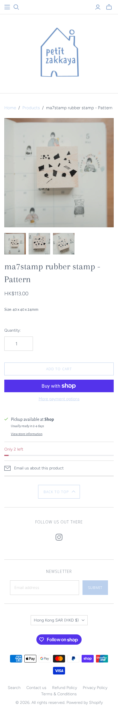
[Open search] (16, 7)
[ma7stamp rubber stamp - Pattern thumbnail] (15, 243)
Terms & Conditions (59, 694)
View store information (26, 434)
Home (10, 107)
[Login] (98, 7)
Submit (95, 587)
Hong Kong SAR (56, 620)
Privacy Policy (95, 687)
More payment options (59, 399)
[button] (59, 492)
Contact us (36, 687)
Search (14, 687)
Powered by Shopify (84, 702)
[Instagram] (59, 537)
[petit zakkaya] (59, 52)
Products (31, 107)
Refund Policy (64, 687)
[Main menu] (7, 7)
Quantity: (12, 330)
